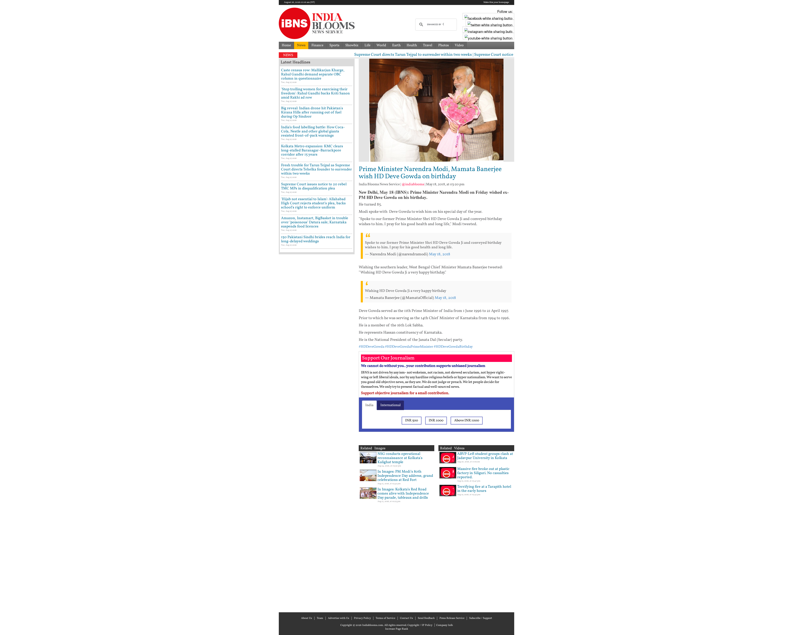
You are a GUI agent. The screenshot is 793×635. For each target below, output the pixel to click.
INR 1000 (436, 420)
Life (367, 45)
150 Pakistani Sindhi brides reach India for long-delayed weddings (315, 239)
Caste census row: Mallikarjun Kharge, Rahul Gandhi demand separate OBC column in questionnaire (312, 74)
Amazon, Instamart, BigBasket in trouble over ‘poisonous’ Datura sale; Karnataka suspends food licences (314, 222)
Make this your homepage (496, 2)
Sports (334, 45)
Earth (396, 45)
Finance (317, 45)
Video (459, 45)
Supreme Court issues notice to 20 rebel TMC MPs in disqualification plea (314, 186)
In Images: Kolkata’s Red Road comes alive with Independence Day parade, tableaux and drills (403, 493)
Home (286, 45)
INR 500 (411, 420)
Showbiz (352, 45)
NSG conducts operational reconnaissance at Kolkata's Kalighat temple (400, 458)
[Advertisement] (317, 432)
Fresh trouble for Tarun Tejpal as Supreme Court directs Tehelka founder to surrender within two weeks (316, 169)
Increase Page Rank (396, 629)
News (301, 45)
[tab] (369, 405)
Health (412, 45)
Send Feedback (426, 618)
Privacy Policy (362, 618)
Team (320, 618)
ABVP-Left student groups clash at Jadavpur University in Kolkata (485, 456)
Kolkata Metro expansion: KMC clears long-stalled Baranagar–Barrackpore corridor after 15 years (312, 150)
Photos (443, 45)
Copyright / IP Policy (419, 625)
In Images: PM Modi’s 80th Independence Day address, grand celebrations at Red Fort (405, 476)
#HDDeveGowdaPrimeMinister (409, 346)
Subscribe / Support (480, 618)
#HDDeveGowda (371, 346)
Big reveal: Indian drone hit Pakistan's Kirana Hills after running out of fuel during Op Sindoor (312, 112)
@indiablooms (413, 184)
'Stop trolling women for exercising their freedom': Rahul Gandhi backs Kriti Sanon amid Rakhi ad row (315, 93)
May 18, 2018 (439, 254)
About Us (306, 618)
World (381, 45)
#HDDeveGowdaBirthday (453, 346)
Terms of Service (385, 618)
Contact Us (406, 618)
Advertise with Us (338, 618)
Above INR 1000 (466, 420)
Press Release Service (451, 618)
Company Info (444, 625)
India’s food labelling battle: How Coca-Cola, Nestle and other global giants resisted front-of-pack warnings (313, 131)
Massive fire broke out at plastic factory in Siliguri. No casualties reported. (483, 473)
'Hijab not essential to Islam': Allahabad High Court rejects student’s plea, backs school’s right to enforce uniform (313, 203)
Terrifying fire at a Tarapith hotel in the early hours (484, 488)
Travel (427, 45)
